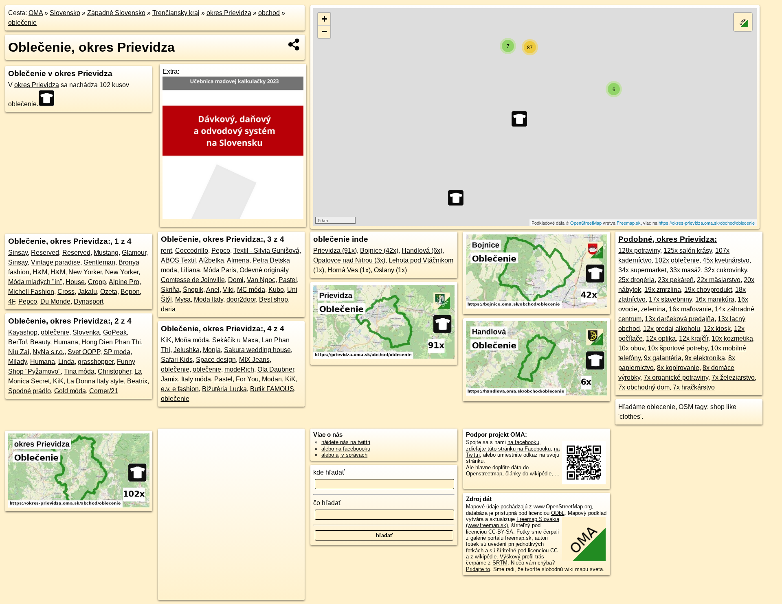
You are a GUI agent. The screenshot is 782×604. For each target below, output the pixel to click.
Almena (238, 260)
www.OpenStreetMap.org (563, 506)
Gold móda (70, 390)
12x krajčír (693, 338)
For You (247, 379)
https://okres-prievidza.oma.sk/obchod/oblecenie (707, 222)
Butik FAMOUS (272, 388)
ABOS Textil (178, 260)
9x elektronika (705, 358)
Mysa (183, 299)
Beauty (40, 342)
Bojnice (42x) (379, 250)
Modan (272, 379)
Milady (17, 361)
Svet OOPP (84, 351)
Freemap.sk (629, 222)
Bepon (130, 291)
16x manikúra (714, 299)
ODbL (558, 513)
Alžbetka (211, 260)
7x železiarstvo (733, 377)
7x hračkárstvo (694, 387)
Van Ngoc (261, 279)
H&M (40, 272)
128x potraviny (639, 250)
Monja (212, 349)
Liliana (190, 270)
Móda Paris (219, 270)
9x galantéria (662, 358)
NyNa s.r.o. (48, 351)
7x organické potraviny (676, 377)
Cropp (97, 281)
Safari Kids (177, 359)
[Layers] (743, 22)
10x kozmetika (732, 338)
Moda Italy (208, 299)
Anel (213, 289)
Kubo (276, 289)
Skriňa (170, 289)
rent (166, 250)
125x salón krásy (687, 250)
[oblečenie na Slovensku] (49, 98)
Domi (236, 279)
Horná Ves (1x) (349, 270)
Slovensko (65, 12)
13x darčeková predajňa (679, 318)
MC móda (251, 289)
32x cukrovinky (725, 270)
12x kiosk (717, 328)
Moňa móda (192, 340)
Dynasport (88, 301)
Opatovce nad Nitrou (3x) (349, 260)
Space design (216, 359)
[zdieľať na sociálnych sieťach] (294, 44)
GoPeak (115, 332)
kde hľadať (329, 472)
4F (11, 301)
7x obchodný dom (644, 387)
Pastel (288, 279)
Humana (65, 342)
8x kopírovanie (678, 367)
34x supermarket (642, 270)
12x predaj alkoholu (671, 328)
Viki (228, 289)
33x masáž (685, 270)
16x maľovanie (690, 309)
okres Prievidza (228, 12)
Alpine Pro (124, 281)
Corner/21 (103, 390)
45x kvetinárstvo (726, 260)
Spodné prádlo (29, 390)
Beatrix (137, 381)
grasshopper (96, 361)
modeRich (239, 369)
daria (168, 309)
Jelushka (187, 349)
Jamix (169, 379)
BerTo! (17, 342)
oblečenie (22, 22)
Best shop (273, 299)
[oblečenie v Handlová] (536, 393)
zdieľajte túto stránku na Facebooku (508, 449)
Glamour (134, 252)
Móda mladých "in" (35, 281)
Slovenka (86, 332)
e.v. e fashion (180, 388)
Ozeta (108, 291)
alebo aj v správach (344, 455)
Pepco (27, 301)
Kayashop (22, 332)
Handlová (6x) (422, 250)
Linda (66, 361)
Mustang (106, 252)
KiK (58, 381)
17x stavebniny (670, 299)
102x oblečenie (677, 260)
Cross (66, 291)
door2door (241, 299)
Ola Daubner (275, 369)
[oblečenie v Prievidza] (384, 356)
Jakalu (87, 291)
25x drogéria (636, 279)
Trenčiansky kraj (176, 12)
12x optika (661, 338)
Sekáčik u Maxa (235, 340)
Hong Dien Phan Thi (111, 342)
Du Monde (55, 301)
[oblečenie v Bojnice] (536, 306)
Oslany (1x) (390, 270)
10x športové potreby (677, 348)
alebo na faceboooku (345, 449)
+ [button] (324, 19)
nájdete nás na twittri (345, 442)
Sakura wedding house (257, 349)
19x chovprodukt (708, 289)
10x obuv (631, 348)
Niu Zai (18, 351)
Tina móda (79, 371)
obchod (269, 12)
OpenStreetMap (586, 222)
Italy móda (196, 379)
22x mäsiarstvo (718, 279)
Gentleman (99, 262)
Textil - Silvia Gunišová (266, 250)
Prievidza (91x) (335, 250)
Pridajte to (478, 569)
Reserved (45, 252)
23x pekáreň (676, 279)
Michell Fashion (31, 291)
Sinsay (18, 252)
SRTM (499, 563)
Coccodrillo (191, 250)
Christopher (114, 371)
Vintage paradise (55, 262)
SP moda (116, 351)
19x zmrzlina (662, 289)
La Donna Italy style (95, 381)
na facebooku (523, 442)
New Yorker (85, 272)
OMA (36, 12)
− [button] (324, 31)
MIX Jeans (254, 359)
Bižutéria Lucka (224, 388)
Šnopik (193, 289)
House (75, 281)
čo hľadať (327, 502)
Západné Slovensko (116, 12)
